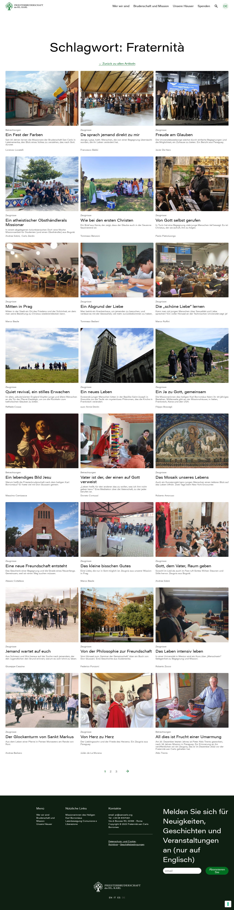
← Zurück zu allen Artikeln (117, 63)
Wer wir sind (120, 6)
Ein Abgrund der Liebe (102, 306)
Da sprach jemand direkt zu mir (110, 134)
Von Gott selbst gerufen (178, 220)
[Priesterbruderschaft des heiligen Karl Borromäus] (24, 6)
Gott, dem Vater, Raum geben (183, 565)
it (115, 897)
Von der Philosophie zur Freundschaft (116, 651)
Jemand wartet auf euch (28, 651)
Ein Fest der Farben (24, 134)
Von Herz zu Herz (97, 736)
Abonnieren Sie (217, 870)
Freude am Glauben (174, 134)
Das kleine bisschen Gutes (106, 565)
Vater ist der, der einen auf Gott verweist (110, 479)
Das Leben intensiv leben (179, 651)
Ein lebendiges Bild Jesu (28, 477)
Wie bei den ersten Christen (107, 220)
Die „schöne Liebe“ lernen (180, 306)
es (118, 897)
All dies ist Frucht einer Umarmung (188, 736)
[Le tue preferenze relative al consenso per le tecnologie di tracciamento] (228, 904)
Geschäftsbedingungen (132, 844)
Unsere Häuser (183, 6)
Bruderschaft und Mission (151, 6)
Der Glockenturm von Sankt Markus (39, 736)
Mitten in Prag (18, 306)
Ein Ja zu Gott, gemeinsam (181, 391)
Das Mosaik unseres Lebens (182, 477)
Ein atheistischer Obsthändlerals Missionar (36, 222)
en (110, 897)
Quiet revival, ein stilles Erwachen (37, 391)
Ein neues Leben (96, 391)
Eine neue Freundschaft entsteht (36, 565)
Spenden (204, 6)
